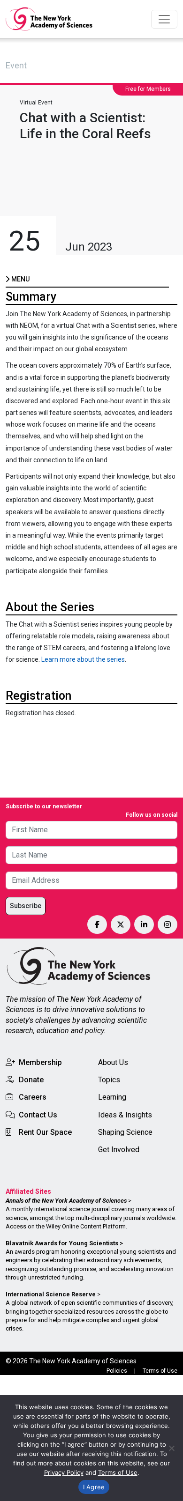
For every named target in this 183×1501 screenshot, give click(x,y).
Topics (109, 1079)
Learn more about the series (83, 659)
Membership (40, 1062)
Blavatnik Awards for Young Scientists (62, 1243)
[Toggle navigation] (164, 19)
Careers (32, 1097)
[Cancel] (171, 1448)
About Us (113, 1062)
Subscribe (25, 905)
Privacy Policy (64, 1472)
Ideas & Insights (125, 1114)
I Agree (94, 1487)
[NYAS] (49, 19)
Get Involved (118, 1149)
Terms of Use (160, 1371)
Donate (31, 1079)
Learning (112, 1097)
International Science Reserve (51, 1294)
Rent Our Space (45, 1132)
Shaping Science (125, 1132)
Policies (117, 1371)
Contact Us (38, 1114)
